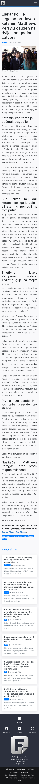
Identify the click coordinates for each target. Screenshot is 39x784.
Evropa (6, 592)
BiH (5, 619)
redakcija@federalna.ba (19, 764)
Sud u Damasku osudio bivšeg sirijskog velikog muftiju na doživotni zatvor (18, 559)
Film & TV (4, 42)
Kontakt (19, 780)
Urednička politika (11, 775)
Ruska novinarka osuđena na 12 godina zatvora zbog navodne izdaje (19, 639)
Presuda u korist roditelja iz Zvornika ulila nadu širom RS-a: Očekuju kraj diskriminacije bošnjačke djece (18, 613)
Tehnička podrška (27, 775)
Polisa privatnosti (27, 778)
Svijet (6, 644)
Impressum (14, 772)
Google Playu (8, 532)
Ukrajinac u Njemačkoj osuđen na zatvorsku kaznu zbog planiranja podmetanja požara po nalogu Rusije (19, 585)
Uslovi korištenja (11, 778)
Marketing (25, 772)
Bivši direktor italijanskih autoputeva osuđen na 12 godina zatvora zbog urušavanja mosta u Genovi (19, 692)
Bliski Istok (7, 564)
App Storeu (21, 532)
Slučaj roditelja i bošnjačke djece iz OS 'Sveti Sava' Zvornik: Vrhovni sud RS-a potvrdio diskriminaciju (19, 665)
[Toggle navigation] (35, 3)
